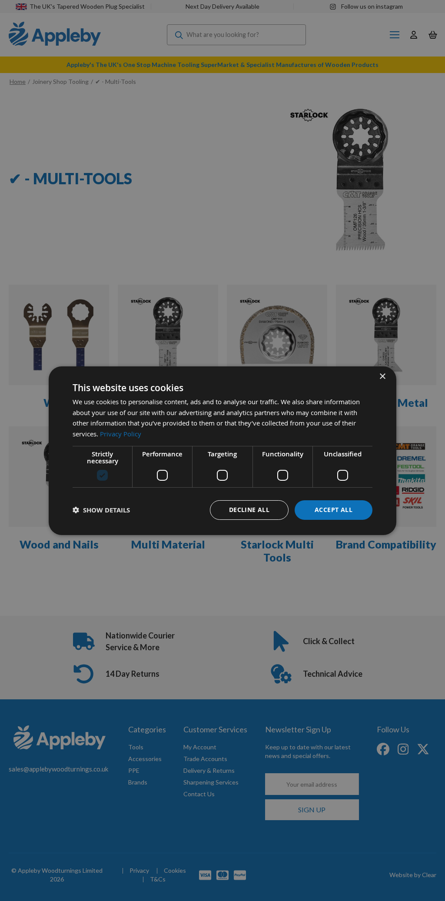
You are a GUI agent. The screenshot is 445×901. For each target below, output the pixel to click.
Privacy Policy (120, 433)
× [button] (382, 376)
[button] (101, 510)
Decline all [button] (249, 509)
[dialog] (222, 450)
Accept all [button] (333, 509)
